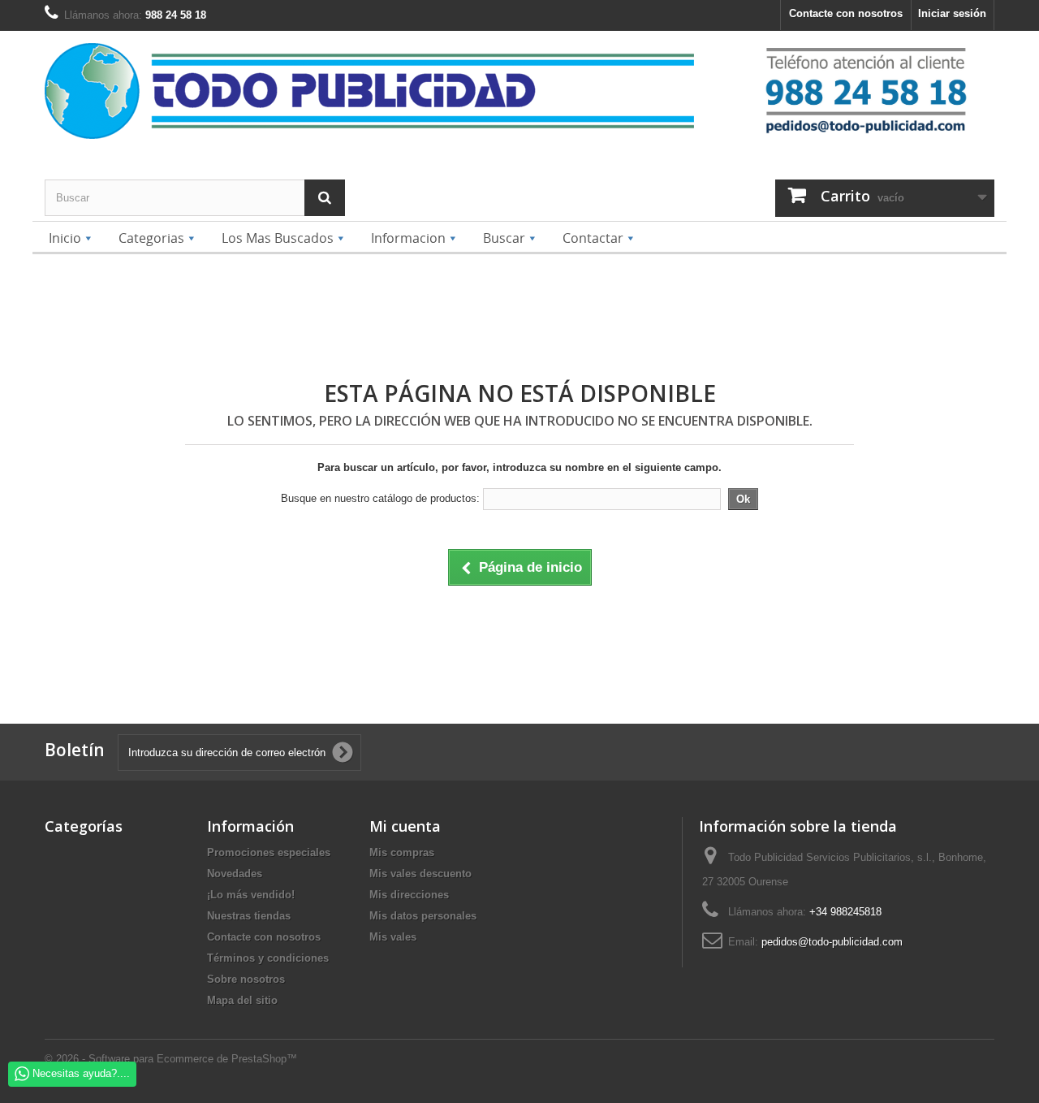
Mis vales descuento (420, 873)
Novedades (234, 873)
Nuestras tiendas (249, 916)
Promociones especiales (268, 852)
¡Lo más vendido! (251, 895)
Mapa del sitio (242, 1000)
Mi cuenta (405, 826)
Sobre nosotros (246, 979)
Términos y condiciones (268, 958)
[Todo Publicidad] (396, 91)
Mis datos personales (422, 916)
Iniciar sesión (952, 13)
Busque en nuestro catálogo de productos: (380, 498)
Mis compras (401, 852)
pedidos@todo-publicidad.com (832, 942)
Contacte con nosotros (846, 13)
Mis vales (392, 937)
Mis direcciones (409, 895)
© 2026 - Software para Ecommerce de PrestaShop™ (171, 1059)
